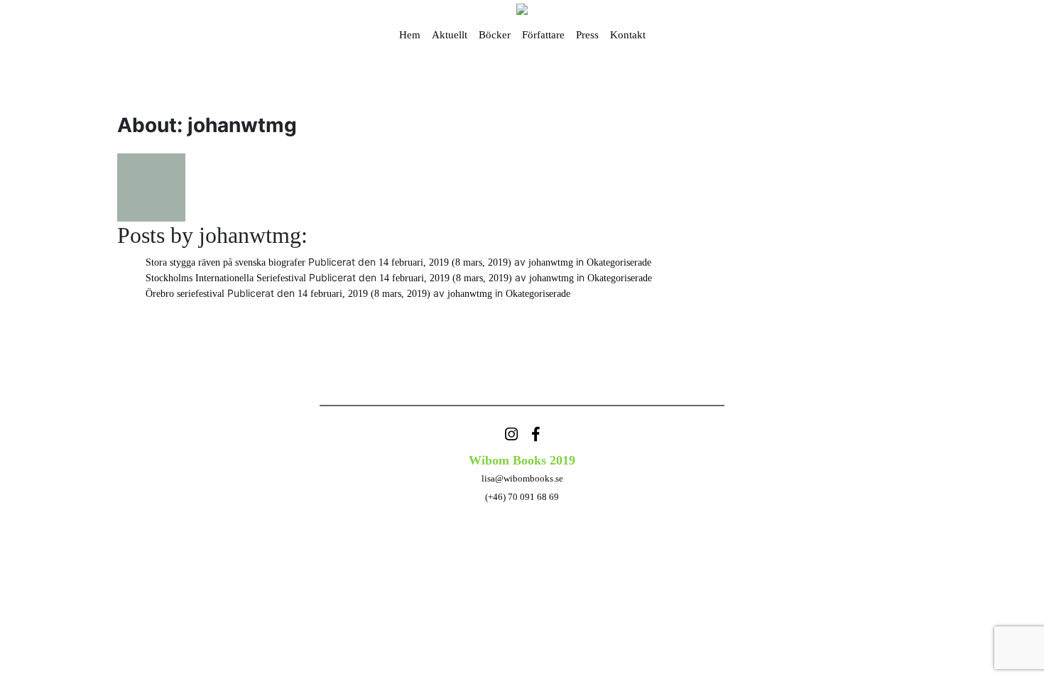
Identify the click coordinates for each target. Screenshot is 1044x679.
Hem (409, 34)
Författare (543, 34)
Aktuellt (449, 34)
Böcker (495, 34)
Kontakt (628, 34)
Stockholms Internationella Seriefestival (226, 278)
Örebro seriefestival (185, 293)
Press (587, 34)
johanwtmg (549, 262)
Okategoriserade (619, 262)
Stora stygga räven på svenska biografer (225, 262)
